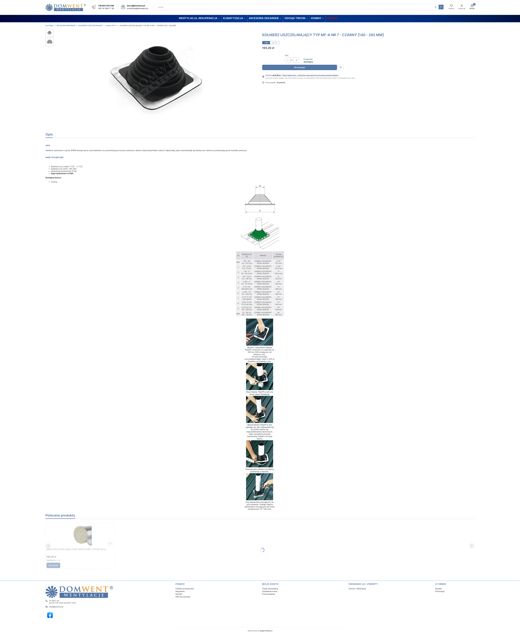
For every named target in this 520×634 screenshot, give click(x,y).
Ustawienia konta (269, 591)
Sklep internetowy (259, 631)
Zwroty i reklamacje (357, 588)
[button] (441, 7)
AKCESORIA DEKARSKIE (66, 26)
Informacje (439, 591)
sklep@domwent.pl (56, 607)
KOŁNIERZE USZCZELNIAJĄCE (90, 26)
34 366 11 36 (54, 601)
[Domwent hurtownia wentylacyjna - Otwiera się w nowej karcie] (50, 615)
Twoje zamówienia (270, 588)
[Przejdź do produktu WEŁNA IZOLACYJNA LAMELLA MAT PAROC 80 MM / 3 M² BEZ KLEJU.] (80, 535)
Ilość (286, 55)
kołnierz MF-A (111, 26)
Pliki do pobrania (183, 597)
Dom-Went (49, 26)
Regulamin (180, 591)
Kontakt (179, 594)
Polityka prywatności (185, 588)
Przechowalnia (268, 594)
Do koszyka (299, 67)
